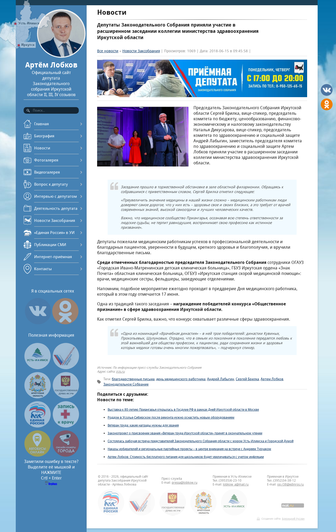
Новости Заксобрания (54, 220)
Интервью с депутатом (55, 196)
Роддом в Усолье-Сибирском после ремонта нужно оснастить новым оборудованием (171, 417)
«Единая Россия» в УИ (54, 232)
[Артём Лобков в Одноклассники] (65, 324)
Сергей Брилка (247, 379)
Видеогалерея (47, 172)
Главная (41, 123)
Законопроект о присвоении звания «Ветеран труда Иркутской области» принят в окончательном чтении (185, 433)
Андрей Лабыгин (220, 379)
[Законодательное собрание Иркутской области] (37, 397)
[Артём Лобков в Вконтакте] (38, 324)
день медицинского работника (181, 379)
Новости (42, 147)
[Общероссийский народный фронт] (66, 368)
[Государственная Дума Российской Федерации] (66, 397)
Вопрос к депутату (51, 184)
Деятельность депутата (55, 208)
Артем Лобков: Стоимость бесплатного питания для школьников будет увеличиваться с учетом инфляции (186, 457)
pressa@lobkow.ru (184, 482)
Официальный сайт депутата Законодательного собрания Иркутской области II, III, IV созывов (51, 78)
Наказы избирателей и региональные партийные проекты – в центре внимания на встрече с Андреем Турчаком (189, 449)
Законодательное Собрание (126, 384)
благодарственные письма (133, 379)
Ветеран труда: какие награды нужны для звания (143, 425)
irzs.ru (120, 371)
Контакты (43, 268)
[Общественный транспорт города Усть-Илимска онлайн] (37, 455)
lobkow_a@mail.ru (236, 484)
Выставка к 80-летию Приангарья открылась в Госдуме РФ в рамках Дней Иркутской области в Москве (183, 409)
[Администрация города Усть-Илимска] (37, 368)
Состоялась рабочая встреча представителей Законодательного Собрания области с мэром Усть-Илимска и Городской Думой (200, 441)
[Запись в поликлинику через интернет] (66, 426)
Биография (44, 135)
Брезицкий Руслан (293, 518)
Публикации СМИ (50, 244)
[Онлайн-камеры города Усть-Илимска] (66, 455)
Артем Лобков (272, 379)
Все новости (107, 51)
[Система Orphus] (51, 484)
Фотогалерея (46, 160)
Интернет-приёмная (53, 256)
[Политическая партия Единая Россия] (37, 426)
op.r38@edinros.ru (290, 484)
